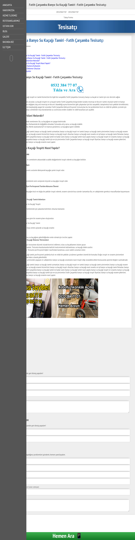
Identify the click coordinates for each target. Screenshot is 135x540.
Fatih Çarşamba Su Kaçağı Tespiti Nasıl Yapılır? (33, 63)
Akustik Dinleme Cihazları (30, 68)
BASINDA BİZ (8, 41)
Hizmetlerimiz (10, 15)
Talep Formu (68, 17)
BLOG (5, 31)
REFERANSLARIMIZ (11, 20)
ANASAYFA (7, 5)
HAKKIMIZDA (8, 10)
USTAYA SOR (8, 26)
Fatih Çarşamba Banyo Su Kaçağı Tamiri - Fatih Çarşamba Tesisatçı (35, 55)
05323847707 (61, 12)
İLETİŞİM (6, 47)
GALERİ (6, 36)
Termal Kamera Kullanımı (30, 66)
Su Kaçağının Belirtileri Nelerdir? (28, 60)
